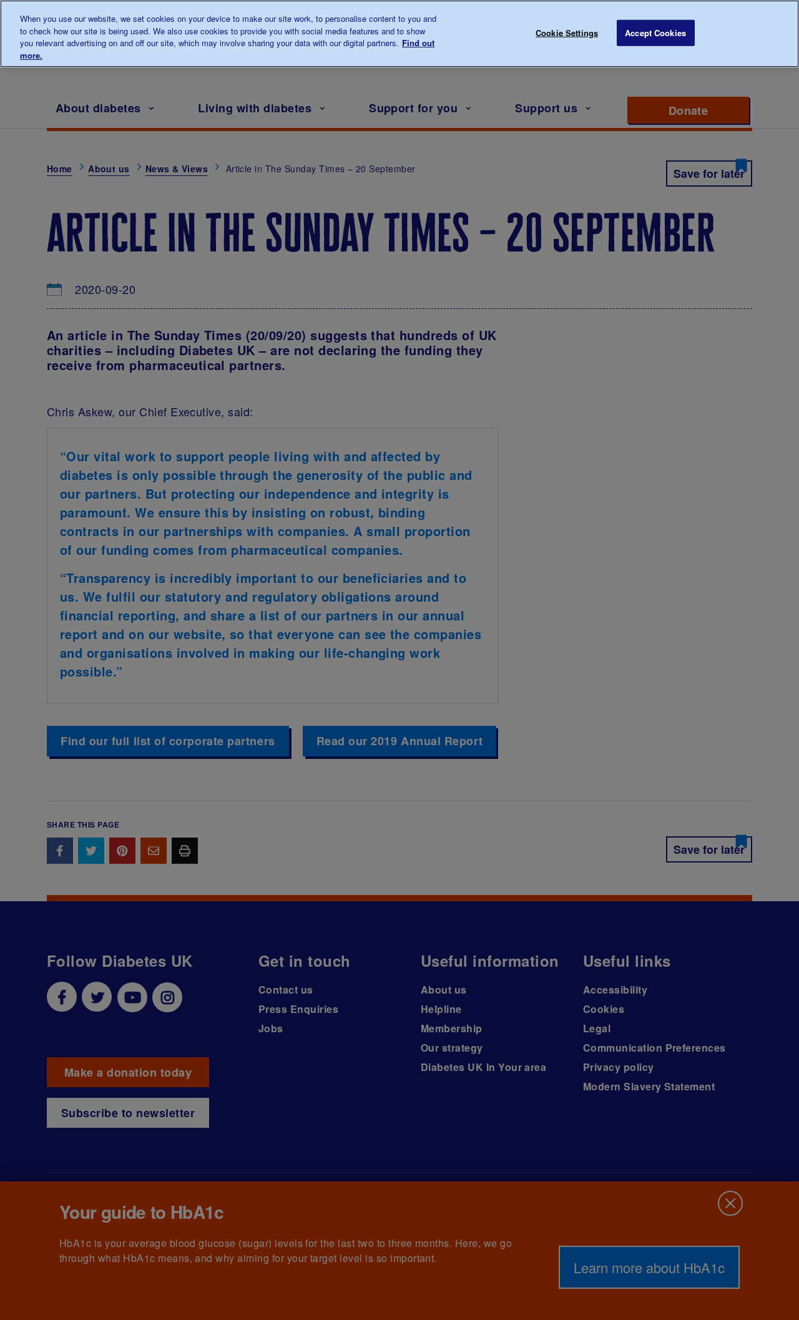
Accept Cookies (655, 33)
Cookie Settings (567, 33)
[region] (399, 33)
